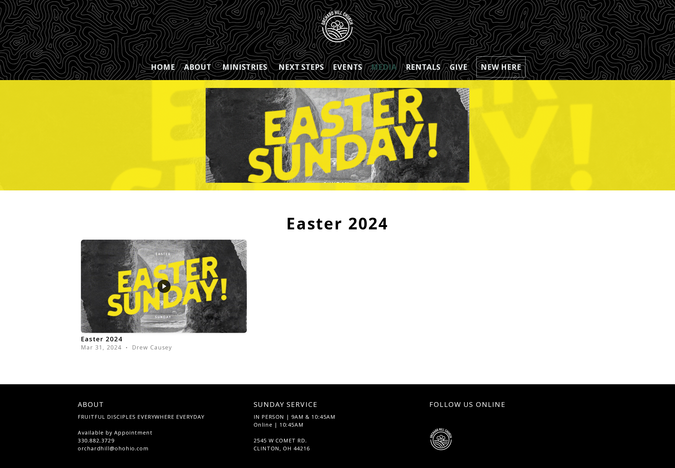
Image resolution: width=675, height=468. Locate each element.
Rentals (423, 67)
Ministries (245, 67)
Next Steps (301, 67)
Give (458, 67)
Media (384, 67)
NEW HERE (501, 67)
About (198, 67)
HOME (163, 67)
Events (347, 67)
